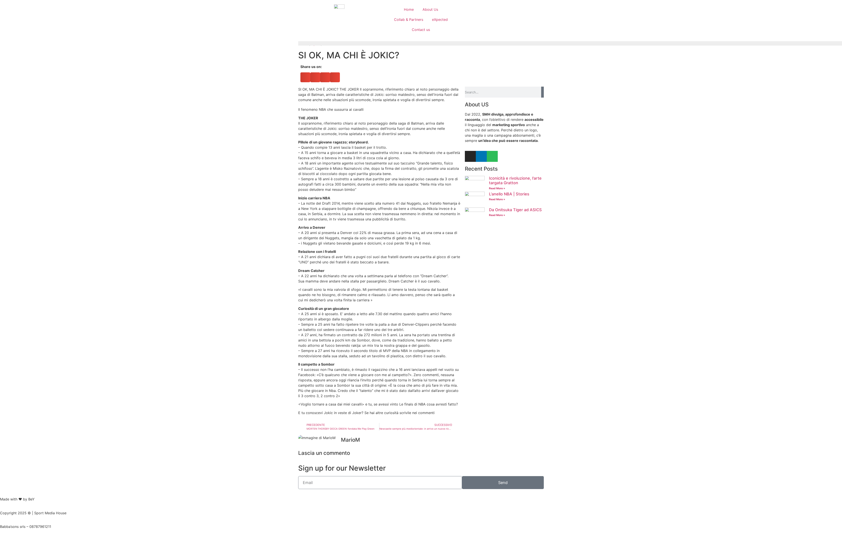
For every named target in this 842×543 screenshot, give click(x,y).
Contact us (421, 29)
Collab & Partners (408, 19)
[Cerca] (542, 92)
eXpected (440, 19)
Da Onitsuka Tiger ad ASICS (515, 209)
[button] (305, 77)
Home (409, 9)
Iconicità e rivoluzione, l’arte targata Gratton (515, 180)
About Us (430, 9)
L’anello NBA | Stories (509, 194)
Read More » (497, 188)
